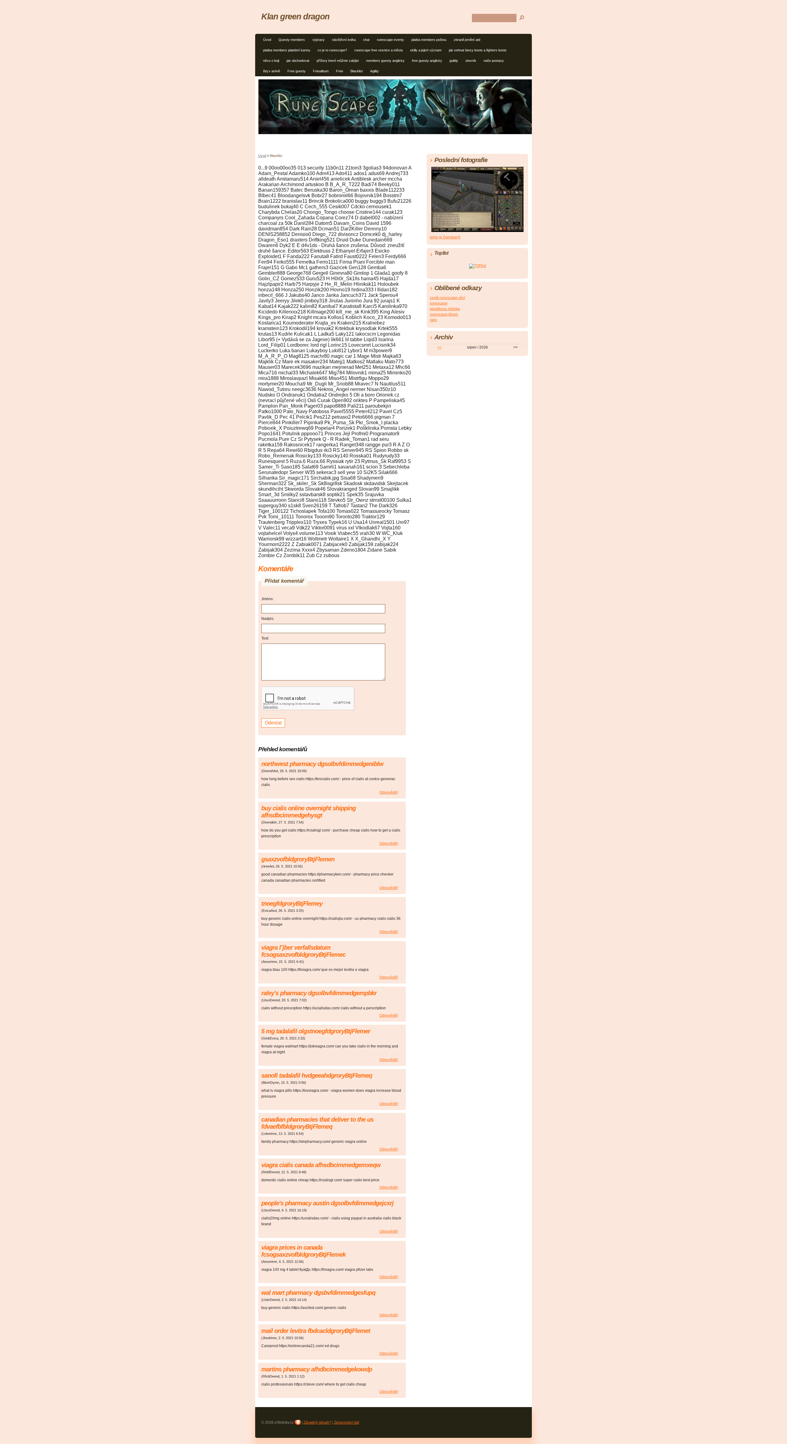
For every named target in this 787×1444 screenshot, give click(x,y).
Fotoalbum (321, 71)
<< (439, 347)
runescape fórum (444, 314)
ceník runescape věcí (447, 298)
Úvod (267, 40)
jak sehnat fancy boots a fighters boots (478, 50)
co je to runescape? (332, 50)
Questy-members (292, 40)
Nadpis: (267, 618)
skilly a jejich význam (425, 50)
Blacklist (356, 71)
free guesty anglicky (427, 60)
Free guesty (296, 71)
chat (366, 40)
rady (433, 320)
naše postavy (494, 60)
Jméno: (267, 599)
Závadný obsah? (317, 1422)
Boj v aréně (271, 71)
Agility (374, 71)
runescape (439, 303)
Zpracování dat (346, 1422)
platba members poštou (428, 40)
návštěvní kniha (344, 40)
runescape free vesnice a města (378, 50)
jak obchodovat (298, 60)
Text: (265, 638)
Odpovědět (388, 792)
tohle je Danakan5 (445, 237)
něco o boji (271, 60)
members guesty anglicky (385, 60)
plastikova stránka (445, 309)
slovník (470, 60)
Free (339, 71)
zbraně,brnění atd (467, 40)
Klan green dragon (295, 16)
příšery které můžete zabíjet (338, 60)
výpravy (318, 40)
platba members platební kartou (286, 50)
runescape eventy (390, 40)
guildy (453, 60)
